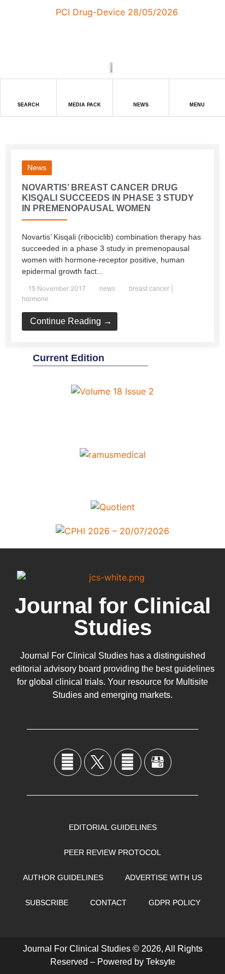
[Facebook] (67, 762)
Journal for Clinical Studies (113, 617)
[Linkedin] (127, 762)
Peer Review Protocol (112, 852)
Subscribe (46, 902)
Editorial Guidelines (113, 827)
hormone (35, 299)
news (36, 167)
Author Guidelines (63, 877)
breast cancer (149, 288)
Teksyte (160, 961)
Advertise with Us (163, 877)
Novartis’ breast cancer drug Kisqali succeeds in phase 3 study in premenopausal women (108, 198)
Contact (108, 902)
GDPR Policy (174, 902)
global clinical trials (66, 681)
